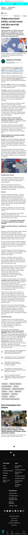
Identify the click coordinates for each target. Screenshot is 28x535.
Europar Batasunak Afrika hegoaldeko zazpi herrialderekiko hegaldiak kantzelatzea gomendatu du (15, 352)
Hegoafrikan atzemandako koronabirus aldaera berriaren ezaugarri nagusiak (12, 363)
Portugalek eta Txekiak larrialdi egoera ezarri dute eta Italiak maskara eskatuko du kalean (15, 370)
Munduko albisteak (15, 384)
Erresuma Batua (6, 386)
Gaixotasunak (6, 389)
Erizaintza (14, 394)
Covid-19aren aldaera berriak (10, 399)
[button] (26, 418)
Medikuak (18, 391)
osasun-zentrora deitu (17, 334)
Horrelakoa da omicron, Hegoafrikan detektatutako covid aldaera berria (14, 357)
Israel (10, 391)
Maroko (12, 396)
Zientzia (4, 391)
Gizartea (4, 384)
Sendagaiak (5, 394)
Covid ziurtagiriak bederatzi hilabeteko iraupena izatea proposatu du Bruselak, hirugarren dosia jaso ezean (15, 377)
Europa (16, 386)
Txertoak (4, 396)
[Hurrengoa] (25, 1)
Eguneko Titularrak (18, 389)
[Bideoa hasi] (14, 45)
